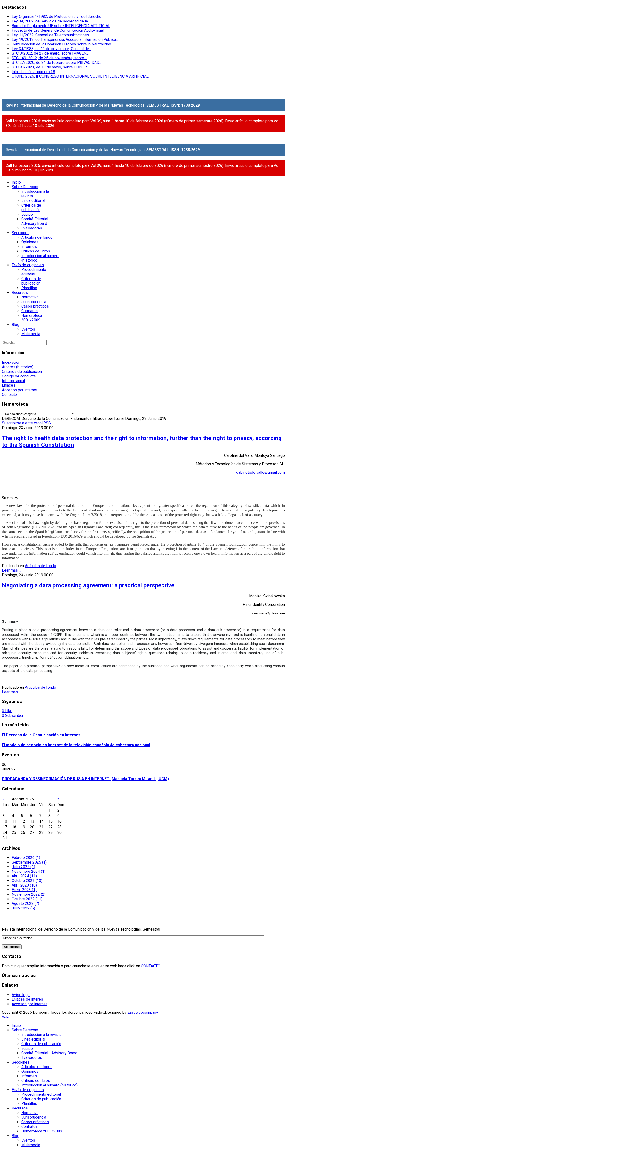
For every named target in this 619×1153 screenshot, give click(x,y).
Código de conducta (19, 376)
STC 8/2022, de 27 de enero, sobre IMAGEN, (50, 53)
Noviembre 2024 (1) (28, 871)
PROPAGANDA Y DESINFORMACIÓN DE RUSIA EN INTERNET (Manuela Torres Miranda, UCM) (85, 778)
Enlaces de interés (27, 999)
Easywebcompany (142, 1012)
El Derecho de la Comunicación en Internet (41, 735)
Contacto (9, 394)
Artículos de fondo (40, 565)
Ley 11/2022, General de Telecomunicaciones (50, 35)
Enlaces (8, 385)
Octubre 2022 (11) (27, 899)
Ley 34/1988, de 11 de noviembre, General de (51, 48)
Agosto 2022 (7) (25, 903)
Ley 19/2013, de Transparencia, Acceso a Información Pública (65, 39)
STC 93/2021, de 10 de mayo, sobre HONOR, (51, 67)
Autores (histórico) (17, 367)
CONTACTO (150, 966)
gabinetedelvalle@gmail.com (260, 472)
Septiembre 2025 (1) (29, 862)
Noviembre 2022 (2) (28, 894)
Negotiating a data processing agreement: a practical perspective (88, 585)
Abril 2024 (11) (24, 876)
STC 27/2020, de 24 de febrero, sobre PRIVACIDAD (57, 62)
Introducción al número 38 (33, 71)
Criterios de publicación (22, 371)
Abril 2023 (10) (24, 885)
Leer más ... (11, 570)
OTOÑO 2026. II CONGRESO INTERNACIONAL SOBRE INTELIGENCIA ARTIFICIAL (80, 76)
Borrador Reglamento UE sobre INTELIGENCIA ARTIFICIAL (61, 25)
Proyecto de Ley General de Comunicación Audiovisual (58, 30)
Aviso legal (21, 994)
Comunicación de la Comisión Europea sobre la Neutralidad (62, 44)
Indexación (11, 362)
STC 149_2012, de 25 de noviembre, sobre (49, 58)
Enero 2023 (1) (24, 889)
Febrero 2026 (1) (26, 857)
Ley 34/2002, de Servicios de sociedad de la (51, 21)
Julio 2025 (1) (23, 867)
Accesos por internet (19, 390)
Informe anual (13, 380)
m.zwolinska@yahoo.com (267, 613)
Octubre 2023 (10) (27, 880)
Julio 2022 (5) (23, 908)
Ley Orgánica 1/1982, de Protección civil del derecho (58, 16)
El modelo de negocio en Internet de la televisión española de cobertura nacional (76, 745)
